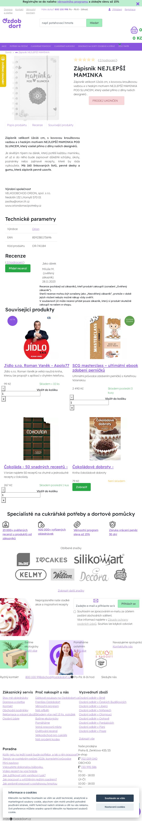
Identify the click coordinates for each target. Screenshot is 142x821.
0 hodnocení (107, 60)
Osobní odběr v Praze (92, 731)
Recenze (37, 125)
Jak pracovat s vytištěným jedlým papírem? (30, 779)
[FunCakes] (120, 574)
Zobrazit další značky (71, 590)
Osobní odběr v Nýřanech (95, 710)
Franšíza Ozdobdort (47, 702)
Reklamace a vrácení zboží (19, 714)
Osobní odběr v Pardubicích (96, 722)
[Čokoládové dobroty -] (105, 438)
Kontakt (19, 9)
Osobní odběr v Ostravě (94, 718)
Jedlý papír (123, 46)
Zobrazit (81, 487)
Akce (4, 46)
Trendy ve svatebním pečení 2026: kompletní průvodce (37, 758)
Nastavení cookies (115, 806)
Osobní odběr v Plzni (92, 727)
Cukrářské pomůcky (41, 46)
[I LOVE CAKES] (51, 559)
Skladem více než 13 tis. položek (55, 714)
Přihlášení (117, 9)
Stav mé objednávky (15, 697)
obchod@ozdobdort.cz (56, 677)
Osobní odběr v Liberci (93, 706)
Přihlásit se (128, 603)
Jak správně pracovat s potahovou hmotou (30, 783)
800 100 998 (33, 677)
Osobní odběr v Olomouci (95, 714)
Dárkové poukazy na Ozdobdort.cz (57, 697)
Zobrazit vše (87, 738)
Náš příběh (42, 710)
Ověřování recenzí (46, 731)
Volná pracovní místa (48, 727)
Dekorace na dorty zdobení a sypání (96, 46)
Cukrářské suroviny (64, 46)
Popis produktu (17, 125)
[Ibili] (23, 559)
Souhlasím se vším (115, 798)
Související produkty (60, 125)
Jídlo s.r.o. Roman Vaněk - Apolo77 (36, 365)
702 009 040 (89, 758)
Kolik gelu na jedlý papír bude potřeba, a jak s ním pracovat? (40, 754)
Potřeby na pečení (19, 46)
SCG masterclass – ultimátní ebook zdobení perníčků (105, 368)
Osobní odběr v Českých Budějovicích (102, 702)
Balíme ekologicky (46, 718)
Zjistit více (31, 650)
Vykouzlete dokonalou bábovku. (23, 767)
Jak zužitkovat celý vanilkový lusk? (24, 775)
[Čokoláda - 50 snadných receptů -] (37, 438)
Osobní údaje (11, 718)
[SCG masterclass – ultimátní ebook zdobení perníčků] (105, 337)
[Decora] (94, 574)
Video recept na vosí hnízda (20, 771)
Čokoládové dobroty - (93, 466)
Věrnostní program (30, 11)
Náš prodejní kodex (47, 739)
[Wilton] (62, 574)
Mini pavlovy (11, 762)
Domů (8, 52)
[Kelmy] (31, 574)
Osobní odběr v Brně (92, 697)
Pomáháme (42, 722)
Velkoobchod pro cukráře (51, 735)
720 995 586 (88, 767)
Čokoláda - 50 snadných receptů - (36, 466)
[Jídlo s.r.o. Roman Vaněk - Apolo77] (37, 337)
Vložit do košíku (47, 390)
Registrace (130, 9)
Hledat (94, 23)
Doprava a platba (8, 11)
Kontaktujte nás (123, 646)
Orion (35, 229)
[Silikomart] (99, 559)
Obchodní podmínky (15, 710)
